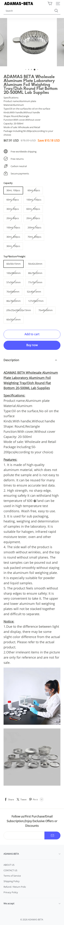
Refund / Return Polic (15, 886)
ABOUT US (9, 864)
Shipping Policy (12, 881)
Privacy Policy (11, 892)
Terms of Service (12, 875)
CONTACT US (10, 870)
